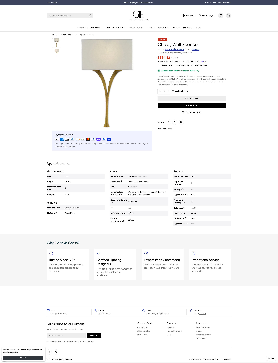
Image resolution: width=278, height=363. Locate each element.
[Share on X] (174, 122)
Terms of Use (76, 341)
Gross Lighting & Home (62, 359)
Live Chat (217, 2)
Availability (180, 91)
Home (54, 34)
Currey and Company (174, 49)
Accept (23, 358)
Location (202, 313)
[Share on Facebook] (168, 122)
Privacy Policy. (88, 341)
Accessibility (226, 359)
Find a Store (52, 2)
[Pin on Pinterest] (181, 122)
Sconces (195, 49)
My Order (227, 2)
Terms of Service (211, 359)
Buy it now (191, 105)
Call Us (208, 2)
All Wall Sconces (67, 34)
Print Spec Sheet (165, 128)
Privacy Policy (195, 359)
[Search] (90, 15)
